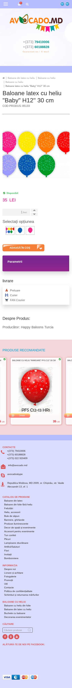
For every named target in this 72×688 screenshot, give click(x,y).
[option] (30, 391)
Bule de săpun (11, 516)
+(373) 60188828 (16, 454)
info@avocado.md (17, 465)
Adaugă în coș (20, 247)
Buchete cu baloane (14, 613)
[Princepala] (4, 78)
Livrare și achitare (13, 572)
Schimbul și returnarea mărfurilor (21, 594)
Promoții (8, 580)
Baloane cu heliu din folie (17, 605)
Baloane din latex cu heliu (17, 609)
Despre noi (10, 569)
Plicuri (7, 539)
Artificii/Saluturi (12, 546)
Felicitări (8, 508)
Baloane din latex (13, 500)
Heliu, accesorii (12, 512)
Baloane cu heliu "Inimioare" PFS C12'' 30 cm (28, 360)
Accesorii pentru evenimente (19, 531)
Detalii (17, 415)
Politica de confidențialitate (18, 591)
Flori (6, 550)
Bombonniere (11, 558)
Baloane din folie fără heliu (18, 504)
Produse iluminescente (16, 523)
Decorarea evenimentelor (17, 617)
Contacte (9, 587)
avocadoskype (15, 474)
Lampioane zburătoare (16, 543)
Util (6, 583)
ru (62, 4)
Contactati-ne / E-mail (36, 52)
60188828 (36, 47)
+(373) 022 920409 (17, 458)
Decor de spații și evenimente (19, 527)
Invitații (8, 554)
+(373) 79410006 (16, 451)
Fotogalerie (10, 576)
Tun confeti (10, 535)
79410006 (36, 42)
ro (67, 4)
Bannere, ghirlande (14, 520)
